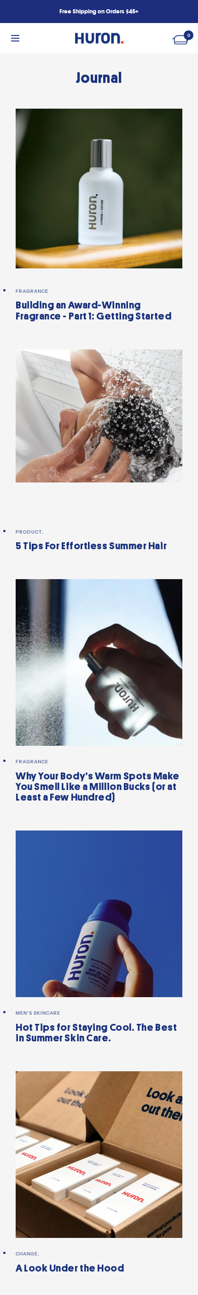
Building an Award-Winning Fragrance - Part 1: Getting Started (93, 310)
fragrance (32, 291)
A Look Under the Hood (70, 1268)
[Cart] (181, 38)
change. (28, 1254)
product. (30, 532)
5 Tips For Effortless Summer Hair (91, 546)
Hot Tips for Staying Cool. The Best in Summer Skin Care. (96, 1032)
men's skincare (38, 1013)
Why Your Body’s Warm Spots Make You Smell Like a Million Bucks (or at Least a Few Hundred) (98, 786)
